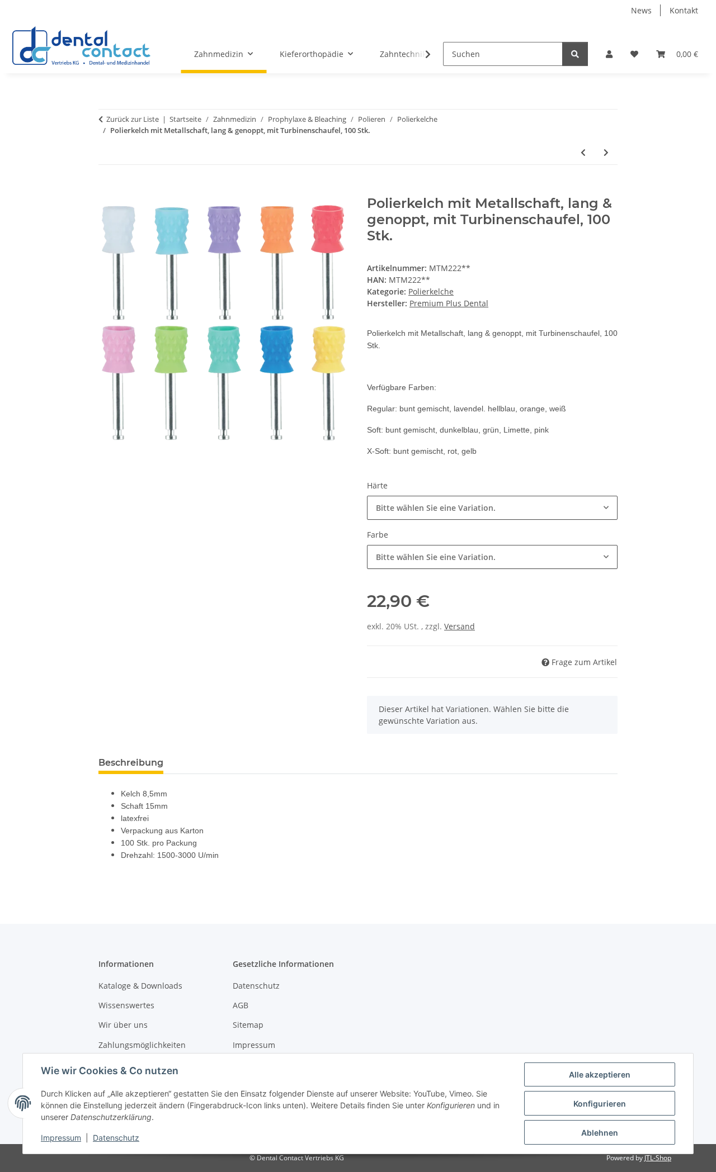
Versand (459, 626)
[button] (609, 54)
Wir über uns (123, 1024)
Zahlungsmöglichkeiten (142, 1045)
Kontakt (684, 10)
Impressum (61, 1137)
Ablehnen (599, 1132)
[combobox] (492, 508)
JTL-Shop (657, 1157)
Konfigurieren (599, 1103)
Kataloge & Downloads (140, 985)
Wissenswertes (126, 1005)
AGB (240, 1005)
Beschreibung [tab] (130, 762)
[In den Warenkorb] (107, 189)
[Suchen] (575, 54)
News (641, 10)
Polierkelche (431, 291)
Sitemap (248, 1024)
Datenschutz (116, 1137)
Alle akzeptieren (599, 1074)
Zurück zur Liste (132, 119)
